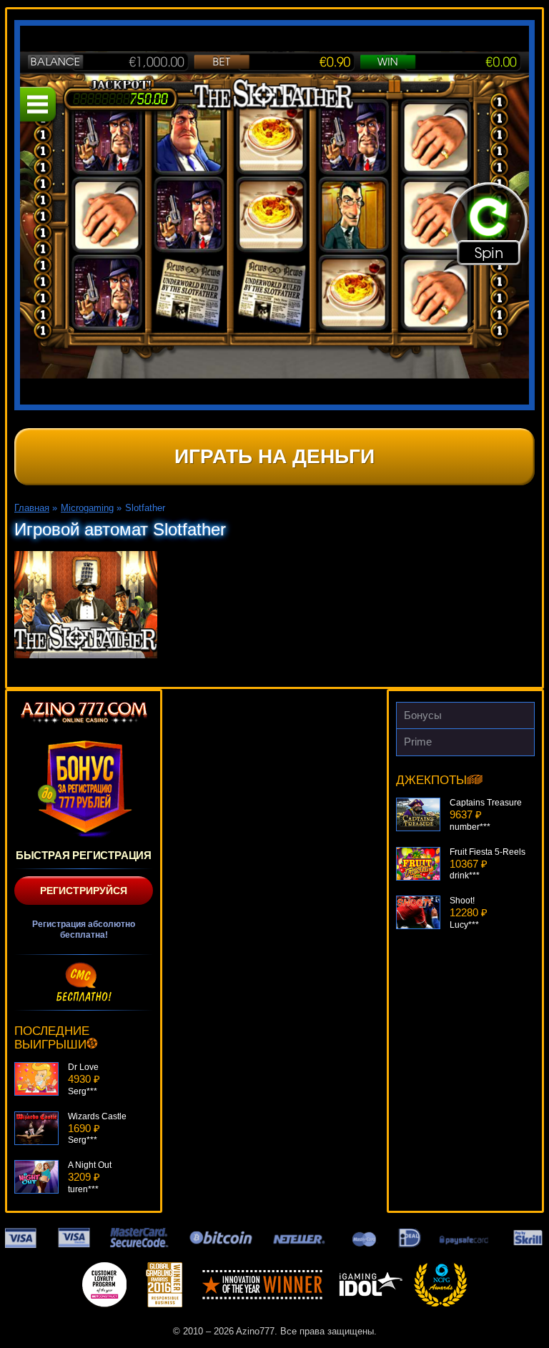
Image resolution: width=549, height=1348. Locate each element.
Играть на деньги (274, 456)
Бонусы (423, 715)
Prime (418, 741)
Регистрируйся (83, 890)
